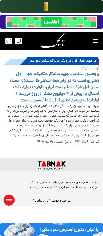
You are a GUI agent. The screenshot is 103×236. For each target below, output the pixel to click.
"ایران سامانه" (42, 200)
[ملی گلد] (51, 6)
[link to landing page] (53, 40)
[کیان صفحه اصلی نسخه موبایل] (51, 229)
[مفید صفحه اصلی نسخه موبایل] (51, 22)
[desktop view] (18, 41)
